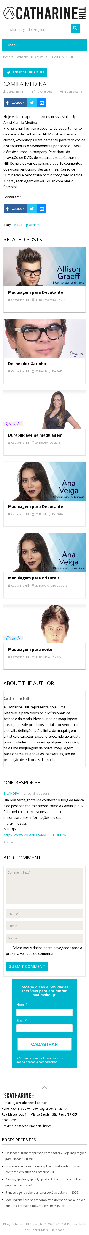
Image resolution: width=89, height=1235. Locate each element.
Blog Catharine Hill (16, 1224)
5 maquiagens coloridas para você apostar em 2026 (41, 1192)
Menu (13, 45)
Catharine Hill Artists (27, 72)
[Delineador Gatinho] (44, 338)
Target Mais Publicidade (47, 1230)
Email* (21, 1020)
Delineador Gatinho (27, 363)
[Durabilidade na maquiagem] (44, 409)
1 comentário (73, 92)
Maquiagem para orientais (33, 577)
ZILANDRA (11, 793)
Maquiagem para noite (30, 649)
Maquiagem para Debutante (35, 292)
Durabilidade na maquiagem (35, 435)
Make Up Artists (26, 224)
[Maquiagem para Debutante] (44, 266)
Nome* (21, 1005)
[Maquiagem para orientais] (44, 552)
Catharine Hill (15, 92)
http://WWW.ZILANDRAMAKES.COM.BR (34, 835)
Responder (10, 842)
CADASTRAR (44, 1044)
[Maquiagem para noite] (44, 624)
